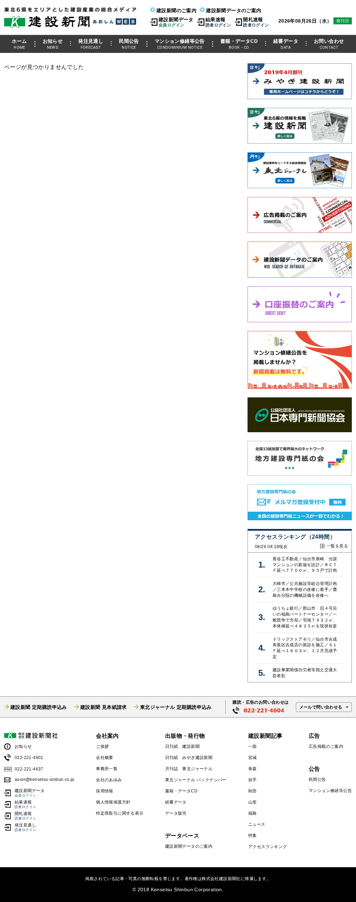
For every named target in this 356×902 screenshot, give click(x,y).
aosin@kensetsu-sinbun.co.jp (44, 779)
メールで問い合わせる (320, 707)
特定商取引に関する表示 (119, 813)
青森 (252, 768)
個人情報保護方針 (113, 802)
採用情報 (104, 791)
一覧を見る (337, 546)
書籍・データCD (239, 44)
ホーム (19, 44)
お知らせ (53, 44)
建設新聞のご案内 (176, 10)
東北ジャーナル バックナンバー (196, 779)
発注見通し (90, 44)
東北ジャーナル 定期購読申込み (176, 707)
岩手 (252, 779)
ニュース (257, 824)
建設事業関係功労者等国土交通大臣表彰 (305, 672)
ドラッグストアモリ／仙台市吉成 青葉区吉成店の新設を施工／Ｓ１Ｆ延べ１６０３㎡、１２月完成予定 (307, 648)
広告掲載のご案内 (326, 746)
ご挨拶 (102, 746)
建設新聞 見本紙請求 (103, 707)
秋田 (252, 791)
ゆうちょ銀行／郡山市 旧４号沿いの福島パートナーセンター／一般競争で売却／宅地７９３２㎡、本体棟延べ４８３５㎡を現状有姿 (305, 617)
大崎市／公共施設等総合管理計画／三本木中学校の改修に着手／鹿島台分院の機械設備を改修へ (305, 589)
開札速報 (256, 22)
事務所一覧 (107, 768)
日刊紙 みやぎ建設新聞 (188, 757)
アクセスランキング (267, 846)
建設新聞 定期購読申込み (38, 707)
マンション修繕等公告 (180, 44)
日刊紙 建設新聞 (182, 746)
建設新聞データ (176, 22)
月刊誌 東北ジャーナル (188, 768)
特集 (252, 835)
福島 (252, 813)
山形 (252, 802)
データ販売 (176, 813)
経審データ (285, 44)
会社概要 (104, 757)
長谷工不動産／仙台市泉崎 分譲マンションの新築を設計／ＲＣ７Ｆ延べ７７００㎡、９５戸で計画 (305, 564)
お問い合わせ (329, 44)
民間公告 (129, 44)
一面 (252, 746)
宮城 (252, 757)
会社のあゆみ (109, 779)
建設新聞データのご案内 (233, 10)
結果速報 (218, 22)
